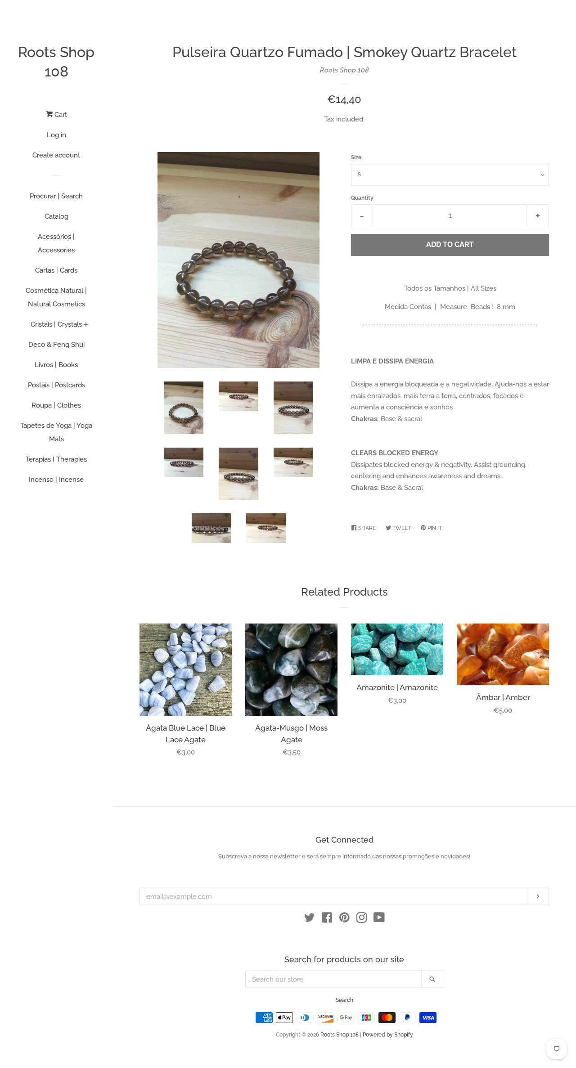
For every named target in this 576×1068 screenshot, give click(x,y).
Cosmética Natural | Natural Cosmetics (56, 297)
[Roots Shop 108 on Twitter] (309, 919)
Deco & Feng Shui (56, 345)
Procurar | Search (56, 196)
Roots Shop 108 (56, 62)
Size (356, 157)
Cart (60, 115)
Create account (56, 155)
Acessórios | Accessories (56, 243)
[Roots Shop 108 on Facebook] (327, 919)
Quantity (362, 198)
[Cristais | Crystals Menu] (86, 325)
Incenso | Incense (56, 480)
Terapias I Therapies (56, 459)
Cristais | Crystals (56, 324)
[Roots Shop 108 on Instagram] (361, 919)
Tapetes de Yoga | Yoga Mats (56, 432)
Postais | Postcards (56, 385)
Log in (56, 135)
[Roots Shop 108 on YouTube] (379, 919)
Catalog (56, 216)
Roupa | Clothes (56, 405)
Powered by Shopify (388, 1035)
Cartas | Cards (56, 270)
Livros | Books (56, 365)
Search (344, 1000)
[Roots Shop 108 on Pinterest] (344, 919)
